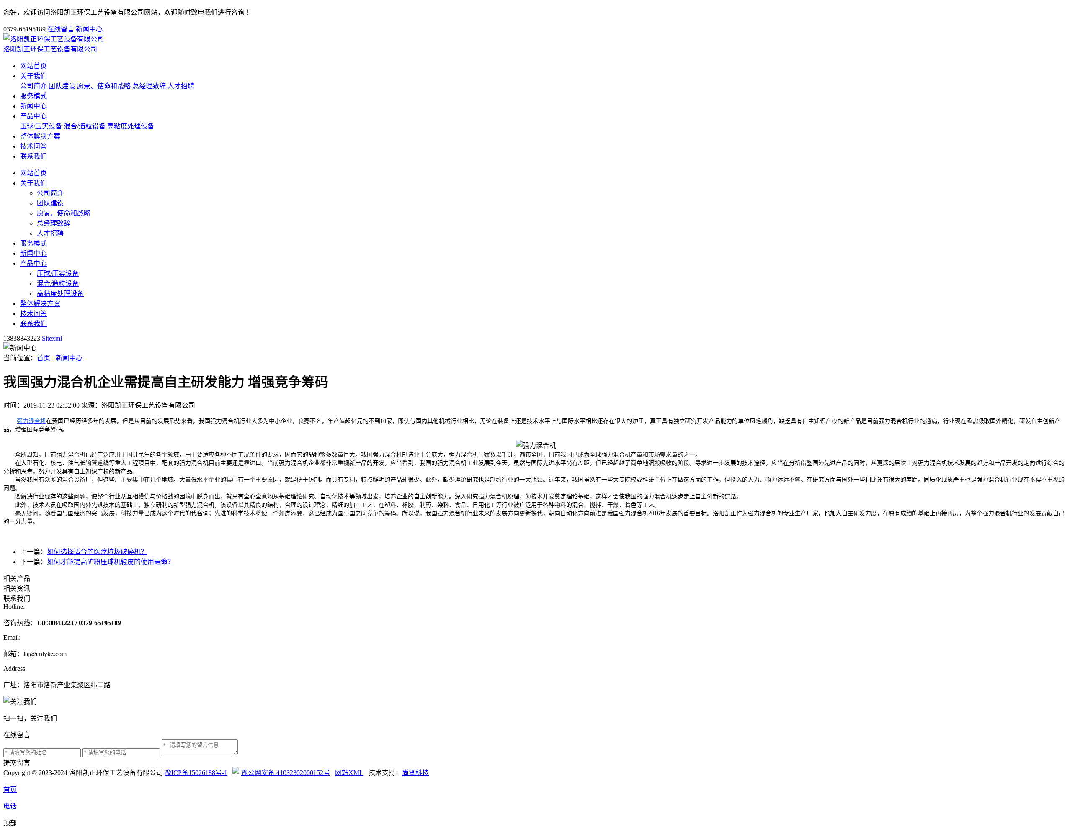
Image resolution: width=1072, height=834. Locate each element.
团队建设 (62, 86)
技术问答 (33, 146)
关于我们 (33, 76)
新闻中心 (89, 29)
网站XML (349, 772)
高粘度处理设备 (130, 126)
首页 (43, 358)
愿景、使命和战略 (104, 86)
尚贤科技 (415, 772)
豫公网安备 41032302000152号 (285, 772)
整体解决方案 (40, 136)
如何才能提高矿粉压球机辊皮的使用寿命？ (110, 561)
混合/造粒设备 (85, 126)
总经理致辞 (149, 86)
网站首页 (33, 65)
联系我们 (33, 156)
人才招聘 (181, 86)
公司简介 (33, 86)
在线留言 (60, 29)
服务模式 (33, 96)
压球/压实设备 (41, 126)
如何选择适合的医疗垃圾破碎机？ (97, 551)
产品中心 (33, 116)
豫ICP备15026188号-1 (196, 772)
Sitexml (52, 338)
